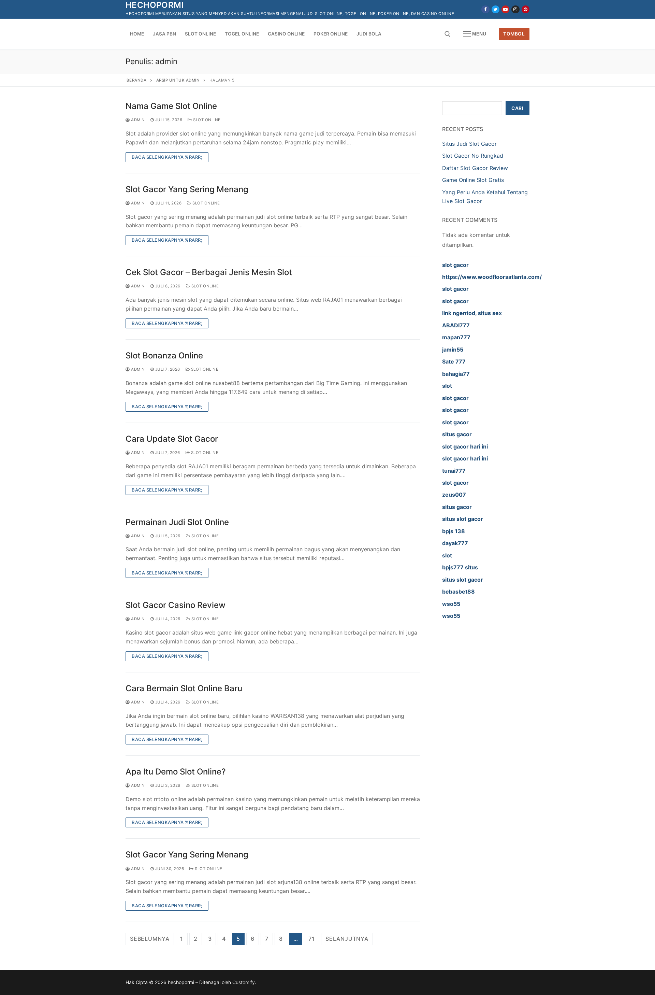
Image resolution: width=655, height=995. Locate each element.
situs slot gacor (462, 518)
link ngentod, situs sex (472, 313)
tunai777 (454, 470)
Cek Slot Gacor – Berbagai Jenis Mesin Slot (209, 272)
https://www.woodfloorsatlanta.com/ (492, 276)
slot (447, 385)
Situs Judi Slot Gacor (469, 143)
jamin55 (452, 349)
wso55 (451, 603)
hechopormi (155, 5)
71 (311, 938)
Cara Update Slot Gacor (172, 439)
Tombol (514, 34)
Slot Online (206, 119)
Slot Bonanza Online (164, 355)
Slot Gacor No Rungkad (472, 155)
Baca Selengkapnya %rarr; (167, 157)
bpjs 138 (453, 531)
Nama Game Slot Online (171, 106)
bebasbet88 (458, 591)
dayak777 (455, 543)
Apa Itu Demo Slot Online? (176, 772)
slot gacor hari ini (465, 446)
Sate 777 (454, 361)
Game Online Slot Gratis (473, 179)
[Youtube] (505, 9)
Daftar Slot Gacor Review (475, 168)
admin (137, 119)
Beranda (137, 80)
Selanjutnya (346, 938)
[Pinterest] (525, 9)
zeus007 (454, 494)
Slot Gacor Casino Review (175, 605)
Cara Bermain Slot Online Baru (184, 688)
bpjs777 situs (460, 567)
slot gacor (455, 264)
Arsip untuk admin (178, 80)
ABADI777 (456, 325)
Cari (517, 108)
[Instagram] (515, 9)
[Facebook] (485, 9)
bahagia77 (456, 373)
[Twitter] (495, 9)
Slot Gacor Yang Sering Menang (187, 189)
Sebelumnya (150, 938)
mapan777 (456, 337)
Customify (243, 982)
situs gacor (457, 434)
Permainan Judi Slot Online (177, 522)
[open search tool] (448, 34)
